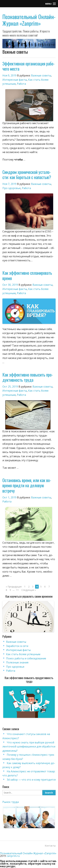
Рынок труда (10, 802)
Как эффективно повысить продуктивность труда (27, 377)
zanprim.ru (13, 856)
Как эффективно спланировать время (27, 275)
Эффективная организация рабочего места (28, 66)
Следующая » (28, 589)
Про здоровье (11, 188)
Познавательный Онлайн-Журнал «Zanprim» (28, 19)
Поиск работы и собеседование (26, 658)
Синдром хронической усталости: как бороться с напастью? (26, 174)
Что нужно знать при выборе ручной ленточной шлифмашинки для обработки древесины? (28, 746)
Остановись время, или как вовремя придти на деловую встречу (26, 485)
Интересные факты (14, 79)
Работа (21, 83)
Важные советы (41, 75)
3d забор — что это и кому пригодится (31, 779)
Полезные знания (17, 662)
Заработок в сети (17, 646)
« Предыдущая (14, 586)
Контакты (50, 845)
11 (17, 589)
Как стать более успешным (23, 654)
